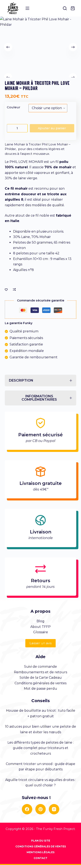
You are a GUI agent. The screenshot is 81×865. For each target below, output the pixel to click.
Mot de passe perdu (40, 689)
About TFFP (40, 627)
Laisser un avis (40, 643)
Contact (40, 858)
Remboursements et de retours (40, 672)
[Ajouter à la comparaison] (14, 289)
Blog (40, 621)
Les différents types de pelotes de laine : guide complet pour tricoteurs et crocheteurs (40, 748)
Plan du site (40, 840)
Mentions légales (40, 852)
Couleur (13, 107)
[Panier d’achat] (73, 8)
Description (21, 380)
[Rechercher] (65, 8)
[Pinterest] (40, 809)
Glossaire (40, 632)
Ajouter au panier (52, 128)
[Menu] (27, 8)
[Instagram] (54, 809)
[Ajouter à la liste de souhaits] (6, 289)
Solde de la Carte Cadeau (41, 678)
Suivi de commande (40, 667)
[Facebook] (27, 809)
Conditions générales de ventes (40, 683)
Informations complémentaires (39, 397)
